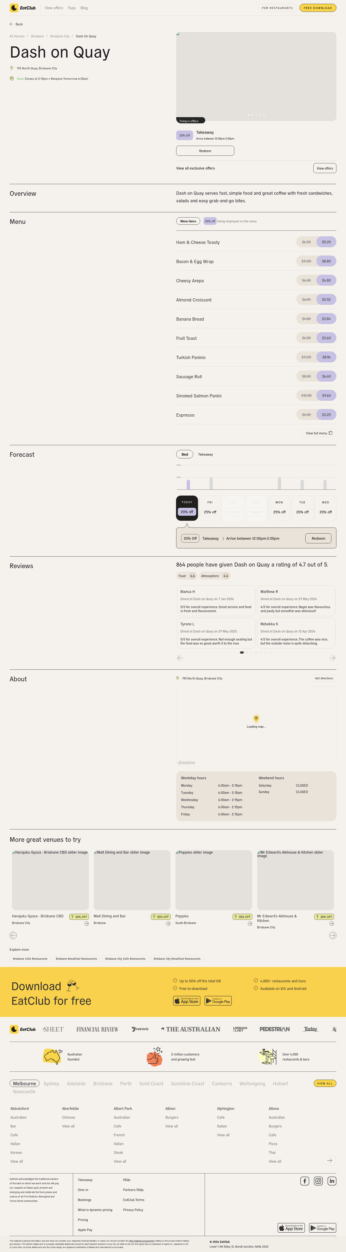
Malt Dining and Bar (110, 916)
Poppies (182, 916)
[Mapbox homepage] (186, 762)
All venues (17, 36)
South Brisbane (185, 922)
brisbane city (59, 36)
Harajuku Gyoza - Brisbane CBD (37, 916)
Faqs (72, 7)
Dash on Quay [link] (86, 36)
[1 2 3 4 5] (50, 880)
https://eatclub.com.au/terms (141, 1240)
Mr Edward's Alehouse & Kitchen (277, 918)
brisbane (37, 36)
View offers (54, 7)
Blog (84, 7)
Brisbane (100, 922)
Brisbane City (21, 922)
